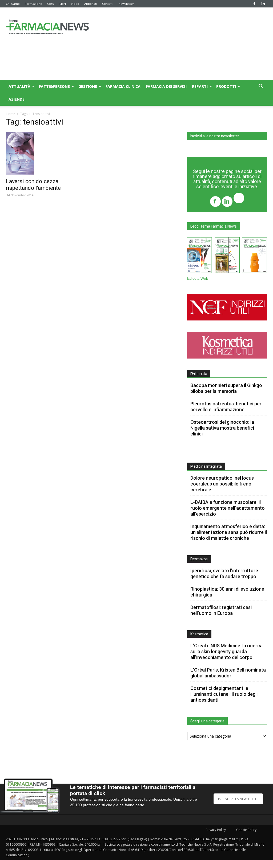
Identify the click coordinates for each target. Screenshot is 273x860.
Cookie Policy (246, 830)
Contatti (107, 4)
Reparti (200, 86)
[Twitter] (239, 199)
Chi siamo (13, 4)
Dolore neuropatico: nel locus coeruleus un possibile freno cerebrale (222, 483)
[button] (260, 86)
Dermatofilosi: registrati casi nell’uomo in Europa (221, 610)
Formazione (33, 4)
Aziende (17, 99)
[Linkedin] (263, 3)
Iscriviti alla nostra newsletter (214, 136)
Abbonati (90, 4)
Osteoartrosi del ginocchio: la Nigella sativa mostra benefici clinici (222, 428)
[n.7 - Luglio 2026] (227, 256)
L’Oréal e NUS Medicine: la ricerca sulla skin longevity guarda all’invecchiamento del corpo (226, 651)
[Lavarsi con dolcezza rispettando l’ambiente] (46, 153)
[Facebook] (254, 3)
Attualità (19, 86)
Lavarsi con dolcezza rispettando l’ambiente (33, 184)
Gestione (87, 86)
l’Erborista (198, 374)
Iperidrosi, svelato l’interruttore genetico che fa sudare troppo (224, 573)
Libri (62, 4)
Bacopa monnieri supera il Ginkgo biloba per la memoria (226, 388)
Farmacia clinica (123, 86)
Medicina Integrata (206, 466)
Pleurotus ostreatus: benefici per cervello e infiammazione (226, 406)
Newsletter (126, 4)
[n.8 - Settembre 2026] (199, 256)
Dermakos (199, 559)
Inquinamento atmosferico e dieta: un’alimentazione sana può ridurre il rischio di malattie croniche (228, 532)
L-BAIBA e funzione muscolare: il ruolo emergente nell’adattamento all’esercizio (227, 508)
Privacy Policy (216, 830)
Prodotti (226, 86)
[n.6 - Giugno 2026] (254, 256)
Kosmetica (199, 634)
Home (10, 114)
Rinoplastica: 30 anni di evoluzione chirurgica (227, 592)
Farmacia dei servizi (166, 86)
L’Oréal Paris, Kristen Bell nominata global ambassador (228, 672)
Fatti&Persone (54, 86)
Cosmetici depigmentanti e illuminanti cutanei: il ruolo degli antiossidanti (224, 694)
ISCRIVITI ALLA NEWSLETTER (238, 799)
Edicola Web (197, 279)
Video (75, 4)
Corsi (50, 4)
